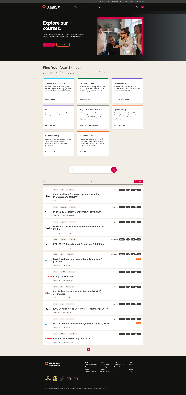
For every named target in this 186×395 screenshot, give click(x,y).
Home (46, 12)
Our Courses (90, 7)
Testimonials (88, 367)
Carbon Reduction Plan (116, 1)
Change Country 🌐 (139, 1)
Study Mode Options (104, 364)
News (108, 1)
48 (97, 349)
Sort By (44, 181)
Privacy (116, 369)
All (91, 181)
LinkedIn (131, 364)
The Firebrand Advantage (91, 364)
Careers (87, 369)
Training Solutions (78, 7)
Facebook (131, 369)
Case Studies (125, 1)
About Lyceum (102, 1)
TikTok (130, 371)
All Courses (102, 369)
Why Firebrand (101, 7)
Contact (131, 1)
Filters (139, 181)
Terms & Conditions (119, 364)
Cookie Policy (117, 367)
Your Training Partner (105, 371)
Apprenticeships (104, 367)
